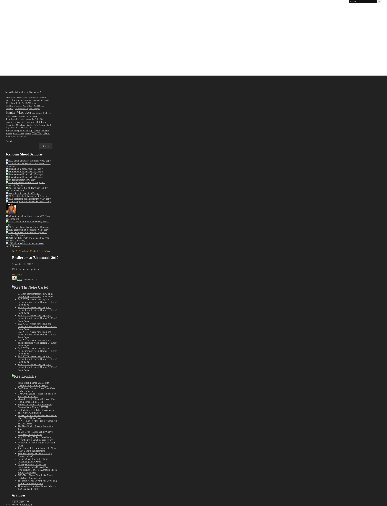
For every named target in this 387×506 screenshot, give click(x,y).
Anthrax (43, 97)
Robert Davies (34, 128)
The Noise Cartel (34, 287)
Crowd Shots (27, 106)
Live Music (44, 251)
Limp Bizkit (21, 122)
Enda (19, 279)
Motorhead (20, 125)
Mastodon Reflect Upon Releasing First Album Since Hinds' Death (36, 400)
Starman (9, 133)
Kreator (28, 119)
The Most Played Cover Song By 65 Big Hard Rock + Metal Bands (37, 482)
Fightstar (47, 113)
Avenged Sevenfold (41, 100)
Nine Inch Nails (32, 125)
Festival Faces (37, 113)
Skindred (37, 130)
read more (17, 274)
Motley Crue (10, 125)
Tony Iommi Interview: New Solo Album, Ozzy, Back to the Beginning (38, 449)
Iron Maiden (12, 119)
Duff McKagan (34, 109)
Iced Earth (34, 116)
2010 (14, 251)
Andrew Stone (22, 97)
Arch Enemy (12, 100)
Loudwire (29, 376)
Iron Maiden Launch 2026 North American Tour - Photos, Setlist (33, 384)
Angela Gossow (33, 97)
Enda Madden (18, 112)
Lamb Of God (11, 122)
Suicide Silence (18, 133)
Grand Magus (11, 116)
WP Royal (27, 504)
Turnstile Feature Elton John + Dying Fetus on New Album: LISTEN (35, 406)
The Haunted (10, 136)
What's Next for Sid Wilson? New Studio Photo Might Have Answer (37, 416)
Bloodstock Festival (28, 251)
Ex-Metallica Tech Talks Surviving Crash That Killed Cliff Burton (37, 411)
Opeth (48, 125)
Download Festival (21, 109)
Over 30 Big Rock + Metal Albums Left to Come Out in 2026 (37, 395)
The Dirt (28, 133)
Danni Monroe (39, 106)
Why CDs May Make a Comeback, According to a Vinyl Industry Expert (35, 438)
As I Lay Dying (26, 100)
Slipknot (45, 130)
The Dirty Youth (41, 133)
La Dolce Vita (37, 119)
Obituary (42, 125)
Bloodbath (10, 103)
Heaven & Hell (23, 116)
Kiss (22, 119)
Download (9, 109)
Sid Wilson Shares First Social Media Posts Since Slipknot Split (35, 476)
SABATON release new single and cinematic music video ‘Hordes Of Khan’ (37, 300)
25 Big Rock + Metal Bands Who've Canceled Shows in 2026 (35, 433)
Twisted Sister (21, 136)
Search (9, 141)
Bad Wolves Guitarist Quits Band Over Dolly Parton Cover (36, 389)
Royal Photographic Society (19, 130)
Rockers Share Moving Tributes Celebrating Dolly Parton (33, 460)
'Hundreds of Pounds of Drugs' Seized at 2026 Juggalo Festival (37, 487)
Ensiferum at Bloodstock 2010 (35, 258)
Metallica (41, 122)
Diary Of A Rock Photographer (17, 1)
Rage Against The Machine (17, 128)
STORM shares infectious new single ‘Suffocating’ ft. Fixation (35, 295)
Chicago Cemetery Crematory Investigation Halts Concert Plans (33, 465)
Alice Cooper (10, 97)
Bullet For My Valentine (26, 103)
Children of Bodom (14, 106)
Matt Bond (30, 122)
